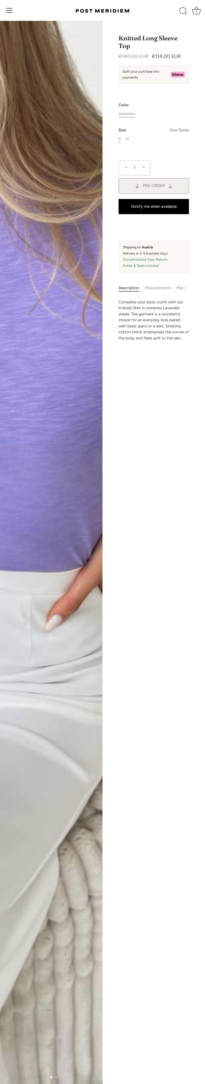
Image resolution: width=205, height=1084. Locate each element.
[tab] (132, 288)
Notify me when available (154, 206)
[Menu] (9, 10)
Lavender (127, 113)
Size (154, 130)
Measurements (158, 287)
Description (129, 287)
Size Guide (179, 130)
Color (124, 105)
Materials (184, 287)
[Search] (183, 11)
